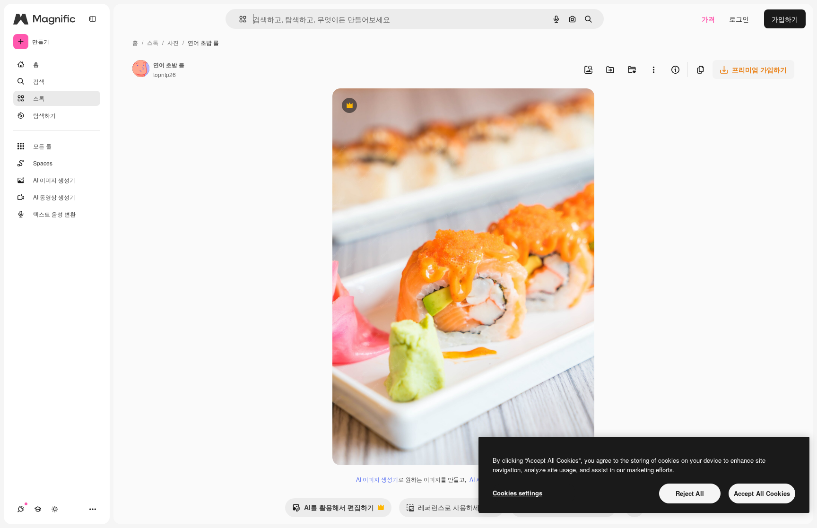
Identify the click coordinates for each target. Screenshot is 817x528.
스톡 (152, 42)
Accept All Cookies (762, 493)
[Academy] (37, 509)
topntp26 (164, 74)
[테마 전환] (54, 509)
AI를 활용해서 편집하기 (333, 509)
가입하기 (785, 19)
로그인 (739, 19)
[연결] (20, 509)
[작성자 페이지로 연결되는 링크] (140, 69)
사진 (173, 42)
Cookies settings (517, 492)
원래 (387, 107)
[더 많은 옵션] (653, 69)
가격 (708, 19)
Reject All (690, 493)
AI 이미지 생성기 (377, 479)
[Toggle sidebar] (92, 18)
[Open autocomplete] (239, 19)
